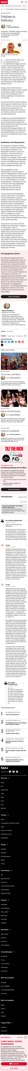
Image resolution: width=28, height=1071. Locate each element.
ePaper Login (4, 1034)
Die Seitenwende (5, 856)
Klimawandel (4, 838)
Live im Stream (5, 963)
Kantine (3, 1008)
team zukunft (4, 934)
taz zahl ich (4, 882)
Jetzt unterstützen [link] (14, 296)
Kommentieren (11, 336)
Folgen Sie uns (4, 771)
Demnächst (4, 956)
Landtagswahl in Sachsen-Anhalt (10, 823)
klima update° (5, 912)
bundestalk (4, 904)
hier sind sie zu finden (8, 512)
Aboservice (4, 1031)
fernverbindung (5, 908)
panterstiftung (5, 889)
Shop (2, 1012)
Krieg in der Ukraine (6, 830)
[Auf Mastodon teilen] (5, 342)
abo (2, 875)
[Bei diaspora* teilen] (19, 342)
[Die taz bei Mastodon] (10, 772)
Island (2, 819)
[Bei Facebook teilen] (12, 342)
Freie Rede (4, 919)
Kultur (2, 793)
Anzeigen (3, 1016)
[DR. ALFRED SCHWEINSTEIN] (2, 520)
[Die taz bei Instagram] (17, 772)
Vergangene (4, 967)
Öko (2, 786)
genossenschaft (5, 878)
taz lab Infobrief (5, 945)
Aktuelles (3, 849)
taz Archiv (3, 993)
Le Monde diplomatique (7, 990)
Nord (2, 804)
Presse (3, 863)
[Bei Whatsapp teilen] (16, 342)
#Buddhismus (10, 331)
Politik (2, 782)
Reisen (3, 1005)
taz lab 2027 (4, 971)
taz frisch (3, 937)
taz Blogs (3, 982)
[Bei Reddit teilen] (23, 342)
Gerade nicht (20, 1037)
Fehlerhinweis (19, 336)
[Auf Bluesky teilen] (9, 342)
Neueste (21, 497)
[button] (26, 2)
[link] (3, 6)
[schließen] (25, 1037)
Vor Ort (3, 960)
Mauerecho (4, 915)
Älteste (25, 497)
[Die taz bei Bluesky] (13, 772)
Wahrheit (3, 808)
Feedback (3, 1027)
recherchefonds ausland (7, 886)
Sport (2, 797)
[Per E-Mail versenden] (2, 342)
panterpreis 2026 (5, 893)
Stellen (3, 860)
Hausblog (3, 852)
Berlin (2, 801)
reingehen (3, 923)
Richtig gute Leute (6, 834)
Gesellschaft (4, 790)
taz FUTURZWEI (5, 986)
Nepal (2, 827)
